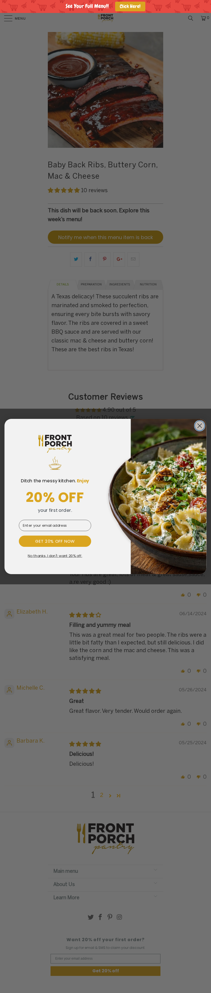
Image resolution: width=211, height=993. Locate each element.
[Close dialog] (200, 426)
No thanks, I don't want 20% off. (55, 556)
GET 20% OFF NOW (55, 541)
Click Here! (130, 6)
